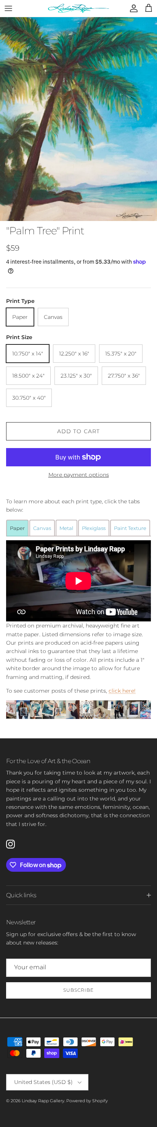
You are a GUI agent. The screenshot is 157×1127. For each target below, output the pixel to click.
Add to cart (78, 431)
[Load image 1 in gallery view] (78, 119)
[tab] (17, 528)
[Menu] (8, 8)
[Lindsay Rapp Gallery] (78, 8)
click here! (122, 690)
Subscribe (78, 990)
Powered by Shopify (87, 1100)
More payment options (78, 475)
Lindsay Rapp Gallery (43, 1100)
